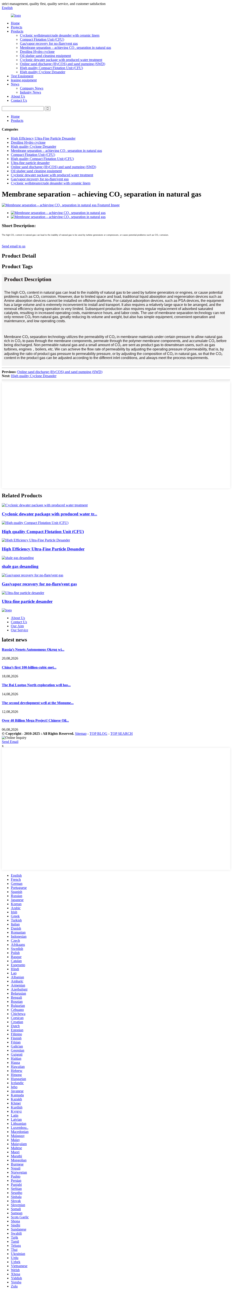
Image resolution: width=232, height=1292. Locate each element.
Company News (31, 88)
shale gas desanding (20, 566)
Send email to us (13, 246)
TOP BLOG (98, 733)
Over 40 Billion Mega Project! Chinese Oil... (35, 720)
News (15, 84)
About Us (18, 96)
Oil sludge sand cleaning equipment (45, 56)
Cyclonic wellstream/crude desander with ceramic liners (59, 35)
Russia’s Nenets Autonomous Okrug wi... (33, 649)
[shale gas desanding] (18, 558)
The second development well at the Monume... (38, 703)
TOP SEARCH (121, 733)
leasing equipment (24, 80)
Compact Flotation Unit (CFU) (42, 39)
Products (17, 31)
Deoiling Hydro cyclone (37, 52)
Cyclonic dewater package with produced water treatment (61, 60)
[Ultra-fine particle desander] (23, 593)
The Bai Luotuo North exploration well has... (36, 685)
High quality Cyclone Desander (42, 72)
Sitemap (81, 733)
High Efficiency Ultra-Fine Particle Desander (43, 138)
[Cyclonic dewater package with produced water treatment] (45, 505)
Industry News (30, 92)
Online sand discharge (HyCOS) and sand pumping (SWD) (62, 64)
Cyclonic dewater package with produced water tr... (49, 514)
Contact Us (19, 100)
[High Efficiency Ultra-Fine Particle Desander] (36, 540)
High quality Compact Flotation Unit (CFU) (51, 68)
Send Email (10, 742)
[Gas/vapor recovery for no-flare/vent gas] (32, 575)
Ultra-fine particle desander (30, 163)
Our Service (19, 630)
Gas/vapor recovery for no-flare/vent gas (49, 43)
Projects (16, 27)
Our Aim (17, 626)
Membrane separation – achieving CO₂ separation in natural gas (65, 47)
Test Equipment (22, 76)
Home (15, 23)
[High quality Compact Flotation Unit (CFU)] (35, 523)
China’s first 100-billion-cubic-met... (29, 667)
